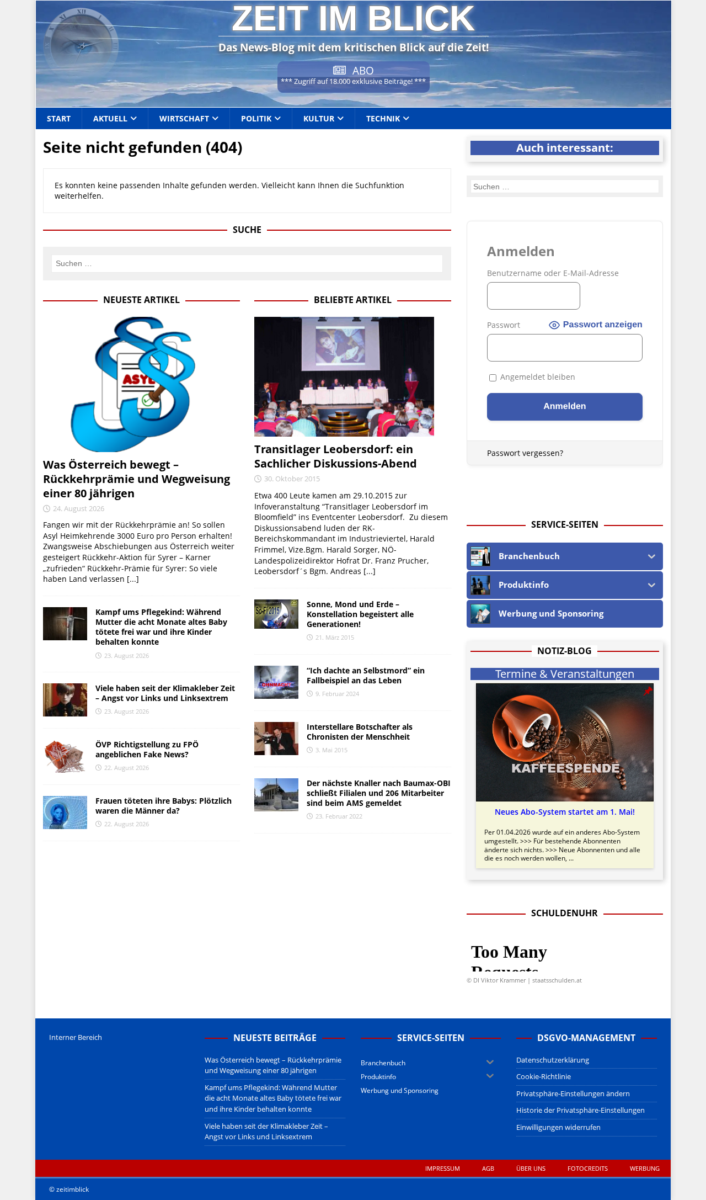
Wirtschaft (184, 118)
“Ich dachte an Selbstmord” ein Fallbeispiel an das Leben (366, 675)
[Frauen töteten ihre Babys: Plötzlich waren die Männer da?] (65, 812)
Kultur (318, 118)
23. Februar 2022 (338, 816)
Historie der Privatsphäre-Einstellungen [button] (580, 1110)
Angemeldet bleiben (536, 376)
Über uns (530, 1168)
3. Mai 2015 (331, 750)
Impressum (442, 1168)
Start (59, 118)
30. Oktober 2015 (292, 479)
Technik (383, 118)
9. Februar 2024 (337, 693)
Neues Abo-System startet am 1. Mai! (565, 812)
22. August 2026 (126, 767)
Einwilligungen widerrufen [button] (558, 1127)
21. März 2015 (334, 637)
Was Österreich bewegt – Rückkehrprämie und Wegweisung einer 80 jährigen (136, 479)
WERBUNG (645, 1168)
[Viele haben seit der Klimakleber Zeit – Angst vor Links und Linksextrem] (65, 699)
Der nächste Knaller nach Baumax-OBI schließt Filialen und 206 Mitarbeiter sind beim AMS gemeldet (379, 793)
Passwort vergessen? (525, 453)
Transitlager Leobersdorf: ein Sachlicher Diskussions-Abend (335, 456)
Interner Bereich (75, 1037)
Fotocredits (588, 1168)
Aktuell (110, 118)
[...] (133, 579)
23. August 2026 (126, 655)
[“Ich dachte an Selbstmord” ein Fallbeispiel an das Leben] (276, 682)
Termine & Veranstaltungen (564, 674)
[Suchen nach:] (247, 263)
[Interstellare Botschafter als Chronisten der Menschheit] (276, 738)
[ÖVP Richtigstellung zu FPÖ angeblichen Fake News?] (65, 756)
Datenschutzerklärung (552, 1060)
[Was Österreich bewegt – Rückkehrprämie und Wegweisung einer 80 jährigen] (141, 384)
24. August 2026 (78, 508)
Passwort (503, 325)
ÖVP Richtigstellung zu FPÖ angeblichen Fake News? (147, 749)
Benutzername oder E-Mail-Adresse (553, 273)
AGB (488, 1168)
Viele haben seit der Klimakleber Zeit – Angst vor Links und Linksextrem (165, 693)
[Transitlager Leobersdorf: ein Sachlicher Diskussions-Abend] (352, 377)
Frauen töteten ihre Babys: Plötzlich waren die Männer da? (163, 805)
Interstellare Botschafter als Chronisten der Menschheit (360, 731)
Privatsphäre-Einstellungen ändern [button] (573, 1093)
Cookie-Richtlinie (543, 1076)
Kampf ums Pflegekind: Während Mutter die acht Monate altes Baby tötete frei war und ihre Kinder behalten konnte (161, 627)
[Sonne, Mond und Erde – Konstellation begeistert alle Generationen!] (276, 614)
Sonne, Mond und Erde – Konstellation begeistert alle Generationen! (360, 614)
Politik (256, 118)
